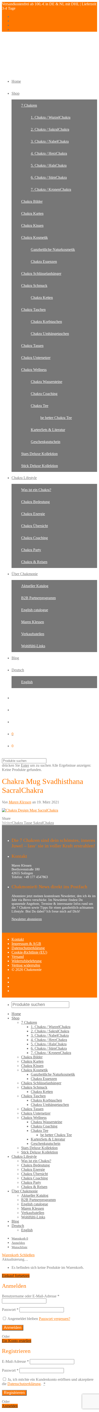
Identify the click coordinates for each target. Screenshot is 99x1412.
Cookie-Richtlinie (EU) (29, 952)
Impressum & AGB (26, 944)
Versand (18, 957)
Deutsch (18, 670)
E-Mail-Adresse (15, 1361)
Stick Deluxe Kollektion (39, 466)
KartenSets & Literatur (48, 430)
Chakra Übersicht (34, 526)
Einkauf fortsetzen (16, 1276)
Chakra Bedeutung (35, 502)
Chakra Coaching (44, 394)
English (27, 682)
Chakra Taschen (33, 310)
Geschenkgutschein (45, 442)
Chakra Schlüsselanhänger (41, 273)
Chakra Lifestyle (24, 478)
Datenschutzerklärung (28, 948)
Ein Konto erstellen (16, 1341)
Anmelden (18, 1243)
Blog (15, 658)
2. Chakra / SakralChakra (50, 129)
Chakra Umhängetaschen (50, 334)
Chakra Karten (32, 213)
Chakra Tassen (32, 346)
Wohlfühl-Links (33, 646)
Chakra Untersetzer (35, 358)
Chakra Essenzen (44, 261)
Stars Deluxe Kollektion (39, 454)
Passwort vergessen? (54, 1319)
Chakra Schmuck (34, 286)
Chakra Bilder (32, 201)
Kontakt (18, 939)
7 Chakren (29, 105)
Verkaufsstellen (32, 634)
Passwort (10, 1309)
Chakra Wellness (34, 370)
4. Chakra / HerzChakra (49, 153)
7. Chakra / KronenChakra (51, 189)
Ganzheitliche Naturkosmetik (53, 249)
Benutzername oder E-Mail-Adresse (30, 1296)
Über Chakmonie (25, 574)
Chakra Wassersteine (46, 382)
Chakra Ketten (42, 298)
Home (16, 81)
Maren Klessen (32, 622)
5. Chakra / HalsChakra (49, 165)
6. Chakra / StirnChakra (49, 177)
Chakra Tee (39, 406)
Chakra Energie (33, 514)
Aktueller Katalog (34, 586)
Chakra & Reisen (34, 562)
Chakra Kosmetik (34, 237)
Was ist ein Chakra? (36, 490)
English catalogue (34, 610)
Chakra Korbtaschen (46, 322)
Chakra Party (31, 550)
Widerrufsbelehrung (27, 961)
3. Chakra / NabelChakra (50, 141)
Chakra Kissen (32, 225)
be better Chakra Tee (56, 418)
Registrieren (14, 1393)
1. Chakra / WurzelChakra (50, 117)
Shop (15, 93)
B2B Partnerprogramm (38, 598)
